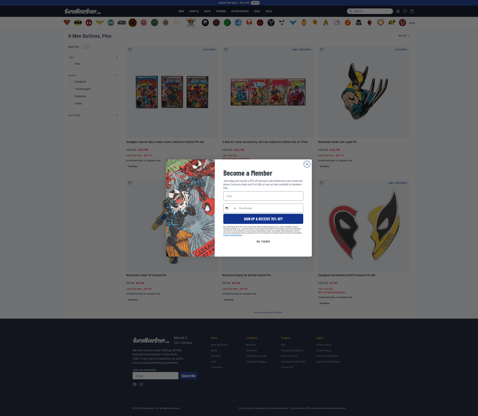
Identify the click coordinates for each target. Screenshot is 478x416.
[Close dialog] (307, 164)
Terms (239, 235)
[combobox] (230, 208)
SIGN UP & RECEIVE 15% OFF (263, 219)
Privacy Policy (229, 235)
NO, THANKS (263, 241)
